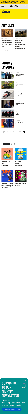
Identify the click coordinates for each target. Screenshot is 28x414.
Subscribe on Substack (12, 409)
